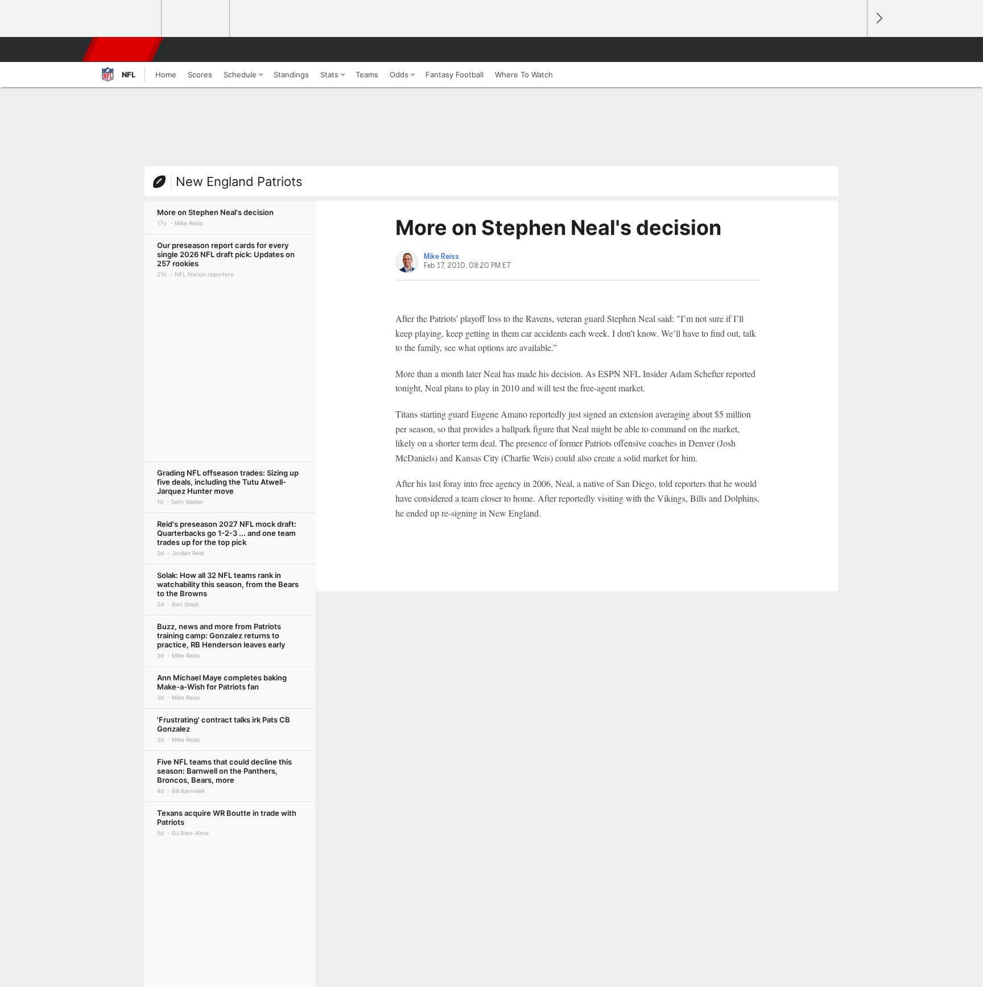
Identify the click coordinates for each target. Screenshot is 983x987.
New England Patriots (239, 181)
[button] (853, 49)
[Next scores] (878, 18)
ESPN (123, 49)
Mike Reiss (441, 257)
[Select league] (128, 18)
